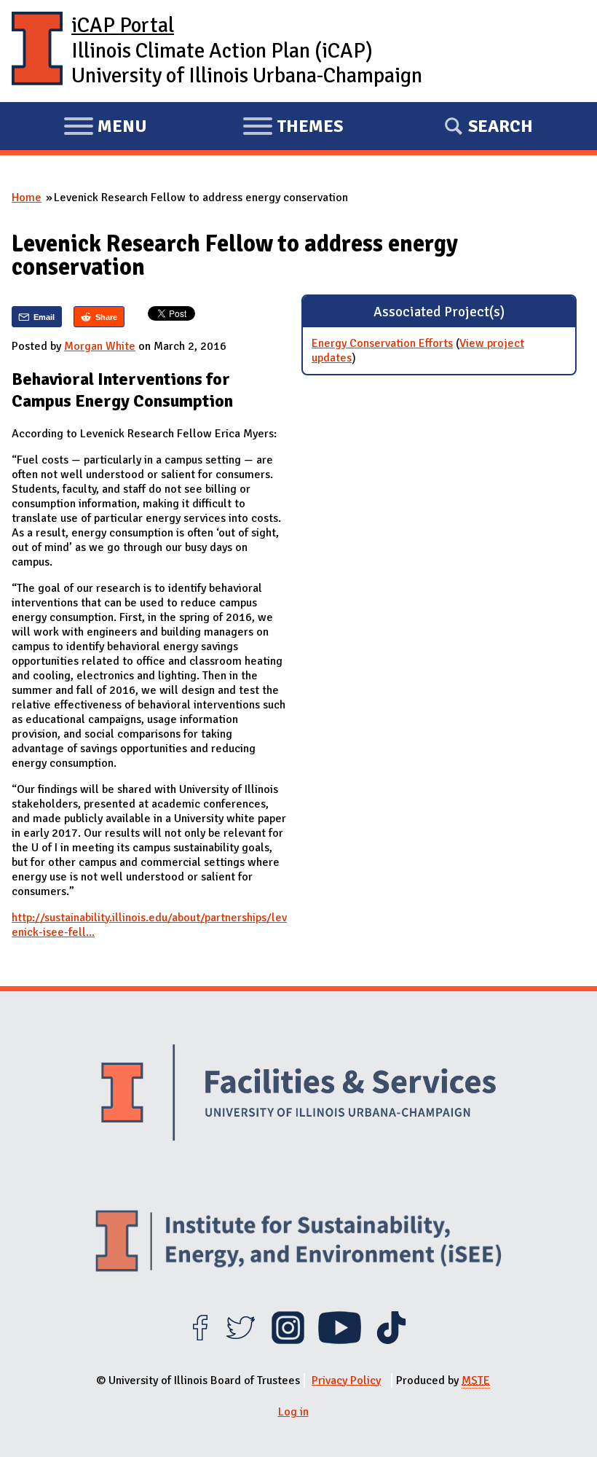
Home (26, 197)
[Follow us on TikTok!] (391, 1340)
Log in (293, 1412)
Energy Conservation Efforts (382, 343)
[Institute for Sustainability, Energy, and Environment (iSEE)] (298, 1242)
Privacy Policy (346, 1380)
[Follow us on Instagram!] (288, 1340)
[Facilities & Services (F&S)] (298, 1095)
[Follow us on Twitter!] (240, 1340)
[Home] (37, 51)
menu (105, 128)
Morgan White (99, 346)
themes (292, 128)
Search (500, 126)
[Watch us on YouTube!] (339, 1340)
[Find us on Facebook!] (199, 1340)
